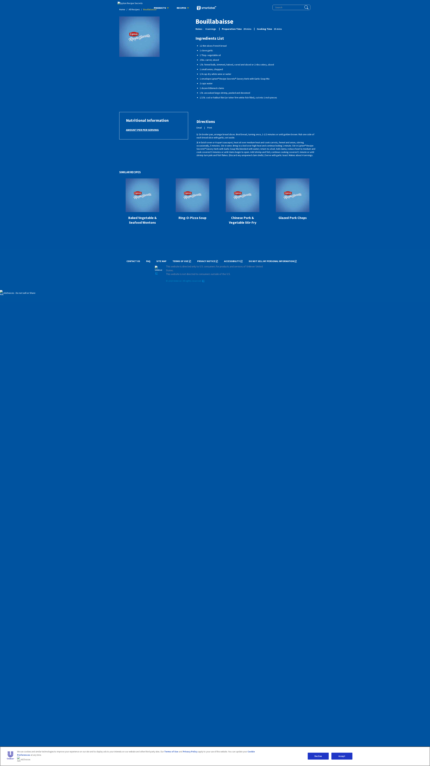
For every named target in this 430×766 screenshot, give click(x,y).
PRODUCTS (160, 8)
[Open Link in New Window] (158, 270)
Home (122, 9)
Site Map (161, 261)
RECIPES (181, 8)
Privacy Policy (190, 751)
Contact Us (133, 261)
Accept (341, 756)
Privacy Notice (206, 261)
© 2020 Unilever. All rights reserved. (184, 281)
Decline (318, 756)
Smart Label (206, 8)
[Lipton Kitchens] (131, 3)
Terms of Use (180, 261)
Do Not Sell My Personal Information (271, 261)
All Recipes (134, 9)
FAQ (148, 261)
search (306, 7)
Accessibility (232, 261)
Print (209, 127)
